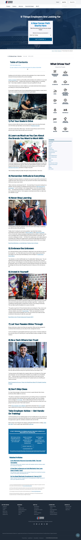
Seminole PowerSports (13, 167)
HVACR (50, 154)
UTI (40, 405)
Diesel (50, 146)
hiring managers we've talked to (18, 405)
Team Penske (26, 311)
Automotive (51, 142)
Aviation (50, 143)
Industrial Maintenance (53, 155)
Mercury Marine (29, 232)
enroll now (31, 424)
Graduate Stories (52, 152)
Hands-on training (12, 79)
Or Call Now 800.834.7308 (27, 448)
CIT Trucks (19, 399)
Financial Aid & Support (29, 6)
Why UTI (37, 6)
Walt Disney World (40, 232)
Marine (50, 158)
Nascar (50, 161)
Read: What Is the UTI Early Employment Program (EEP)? (21, 317)
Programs (8, 6)
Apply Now (64, 2)
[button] (27, 69)
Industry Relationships (53, 157)
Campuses (14, 6)
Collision (50, 145)
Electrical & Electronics (53, 151)
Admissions (21, 6)
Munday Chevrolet (35, 125)
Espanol (57, 2)
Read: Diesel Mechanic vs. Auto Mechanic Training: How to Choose (23, 243)
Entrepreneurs (51, 149)
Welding (50, 167)
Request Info (72, 2)
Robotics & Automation (53, 164)
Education (50, 148)
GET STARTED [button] (39, 39)
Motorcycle (51, 160)
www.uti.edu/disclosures (27, 485)
